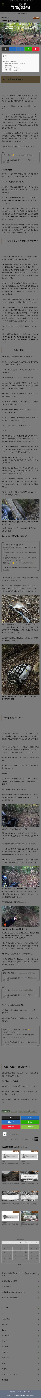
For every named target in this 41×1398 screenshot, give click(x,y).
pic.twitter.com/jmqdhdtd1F (19, 1037)
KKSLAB (5, 1324)
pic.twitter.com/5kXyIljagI (27, 973)
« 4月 (20, 1264)
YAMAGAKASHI (19, 1395)
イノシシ (14, 1111)
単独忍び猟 (6, 1111)
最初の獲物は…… (10, 65)
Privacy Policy (28, 1391)
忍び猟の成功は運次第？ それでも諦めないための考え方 (19, 1274)
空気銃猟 (5, 1380)
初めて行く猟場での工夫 (10, 1297)
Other (4, 1330)
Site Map (20, 1391)
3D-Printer (5, 1308)
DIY (3, 1313)
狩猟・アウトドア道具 (9, 1374)
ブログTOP (12, 1391)
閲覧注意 (34, 1111)
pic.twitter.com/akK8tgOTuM (23, 990)
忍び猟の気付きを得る (9, 1281)
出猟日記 (5, 1352)
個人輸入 (5, 1346)
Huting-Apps (6, 1319)
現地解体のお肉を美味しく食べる (13, 1292)
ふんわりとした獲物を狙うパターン (15, 63)
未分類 (4, 1369)
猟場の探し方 (6, 1286)
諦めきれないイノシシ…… (12, 68)
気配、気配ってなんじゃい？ (13, 70)
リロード (5, 1341)
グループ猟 (6, 1335)
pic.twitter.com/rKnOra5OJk (24, 155)
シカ (21, 1111)
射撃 (3, 1363)
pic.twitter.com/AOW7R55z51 (24, 563)
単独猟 (27, 1111)
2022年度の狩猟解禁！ (10, 61)
